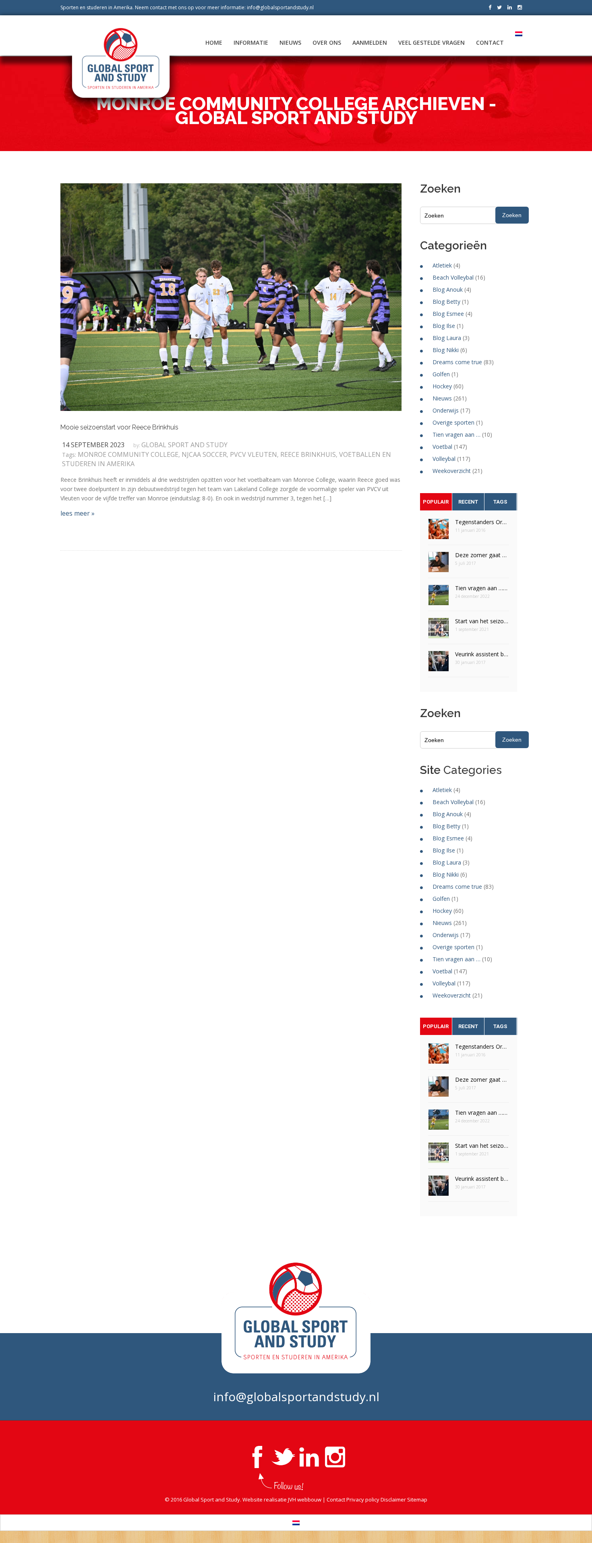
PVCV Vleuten (253, 454)
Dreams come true (457, 362)
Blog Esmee (448, 313)
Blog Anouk (448, 289)
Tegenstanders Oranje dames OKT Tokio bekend (482, 521)
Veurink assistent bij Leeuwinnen (482, 654)
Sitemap (417, 1499)
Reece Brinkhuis (308, 454)
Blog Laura (447, 338)
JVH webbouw (304, 1499)
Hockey (442, 386)
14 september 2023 (93, 444)
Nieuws (290, 42)
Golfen (441, 374)
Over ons (327, 42)
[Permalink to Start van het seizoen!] (438, 631)
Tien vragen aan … (456, 434)
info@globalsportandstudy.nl (280, 7)
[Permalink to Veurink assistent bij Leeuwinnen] (438, 664)
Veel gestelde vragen (431, 42)
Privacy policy (362, 1499)
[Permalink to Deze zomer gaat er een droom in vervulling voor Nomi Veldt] (438, 565)
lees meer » (77, 513)
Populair (436, 502)
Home (213, 42)
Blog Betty (446, 301)
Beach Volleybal (453, 277)
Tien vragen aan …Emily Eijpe (482, 588)
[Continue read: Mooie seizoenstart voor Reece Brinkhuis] (231, 296)
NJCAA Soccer (204, 454)
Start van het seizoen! (482, 621)
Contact (490, 42)
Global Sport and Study (184, 444)
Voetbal (442, 446)
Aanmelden (369, 42)
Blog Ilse (444, 326)
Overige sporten (453, 422)
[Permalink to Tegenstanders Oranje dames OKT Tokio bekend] (438, 531)
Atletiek (442, 265)
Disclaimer (393, 1499)
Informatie (251, 42)
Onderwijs (446, 410)
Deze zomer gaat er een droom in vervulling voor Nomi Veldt (482, 555)
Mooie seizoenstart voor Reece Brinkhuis (119, 427)
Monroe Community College (128, 454)
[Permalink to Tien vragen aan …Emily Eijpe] (438, 598)
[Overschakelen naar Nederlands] (296, 1523)
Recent (468, 502)
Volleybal (444, 458)
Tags (500, 502)
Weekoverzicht (452, 471)
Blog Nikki (446, 350)
